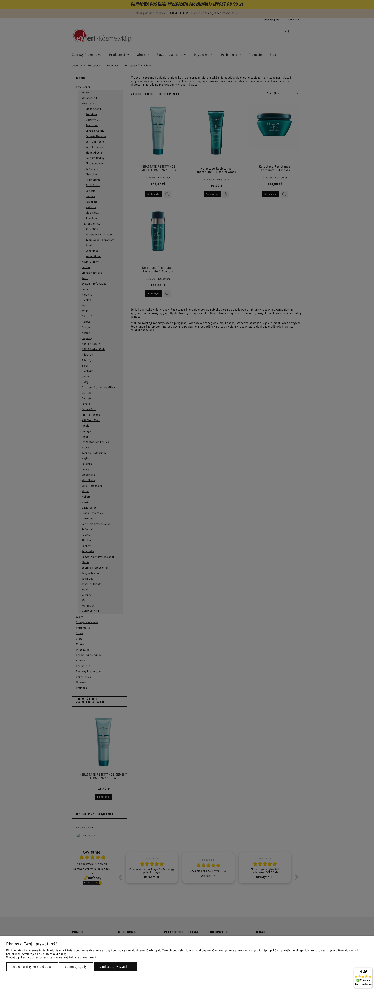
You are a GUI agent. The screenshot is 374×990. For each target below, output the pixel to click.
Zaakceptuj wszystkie (115, 967)
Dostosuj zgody (76, 967)
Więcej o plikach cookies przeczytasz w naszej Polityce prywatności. (51, 957)
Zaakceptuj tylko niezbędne (32, 967)
